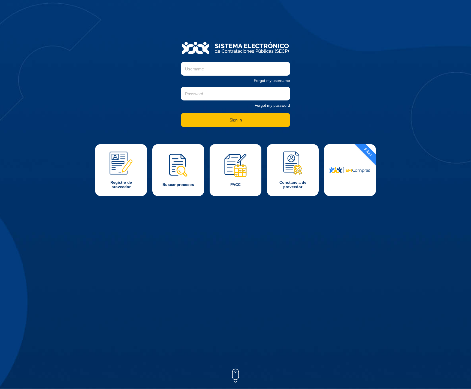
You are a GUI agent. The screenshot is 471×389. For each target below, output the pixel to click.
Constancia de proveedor (292, 184)
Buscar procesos (178, 184)
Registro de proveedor (121, 184)
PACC (235, 184)
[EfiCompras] (350, 170)
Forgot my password (272, 105)
